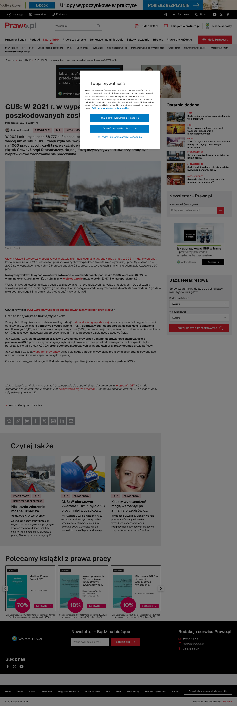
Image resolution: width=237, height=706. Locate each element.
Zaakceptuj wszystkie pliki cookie (120, 117)
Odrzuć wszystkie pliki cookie (120, 128)
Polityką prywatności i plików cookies (110, 108)
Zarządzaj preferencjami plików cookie (120, 136)
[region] (120, 110)
